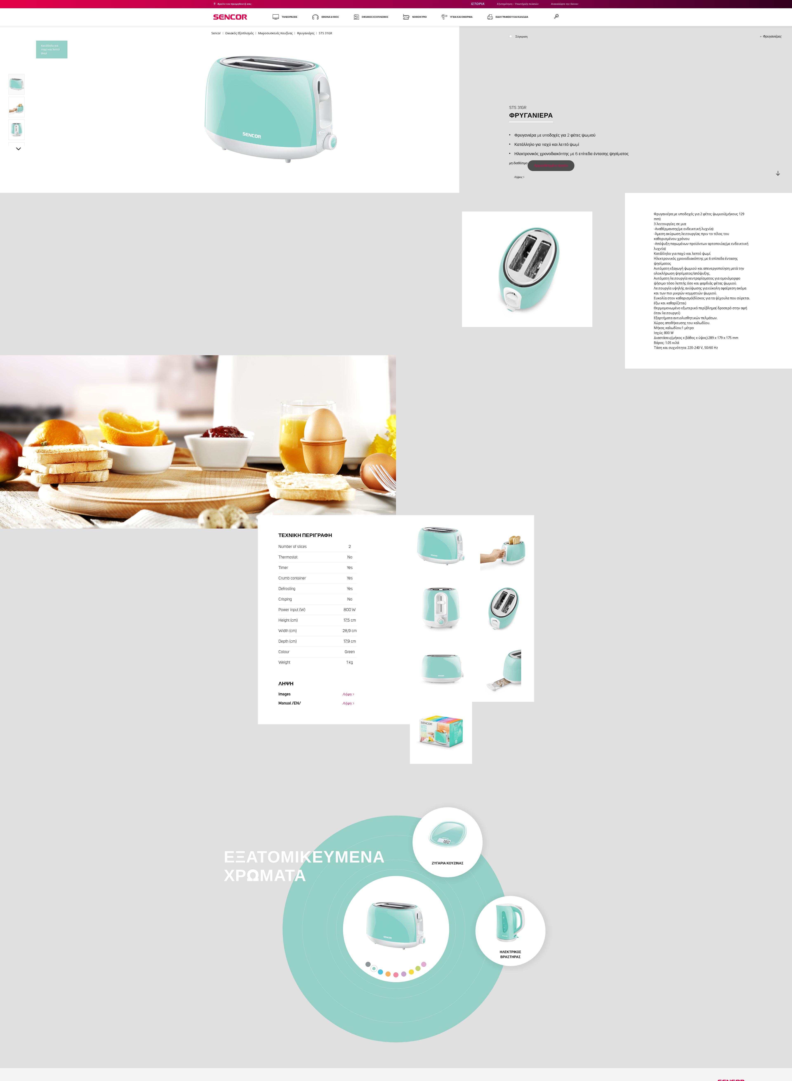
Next (18, 150)
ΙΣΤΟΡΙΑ (461, 4)
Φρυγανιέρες (772, 36)
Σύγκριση (521, 37)
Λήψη (345, 695)
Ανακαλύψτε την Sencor (562, 4)
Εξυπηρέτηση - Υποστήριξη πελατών (507, 4)
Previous (18, 65)
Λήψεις (520, 176)
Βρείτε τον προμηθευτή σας (239, 4)
